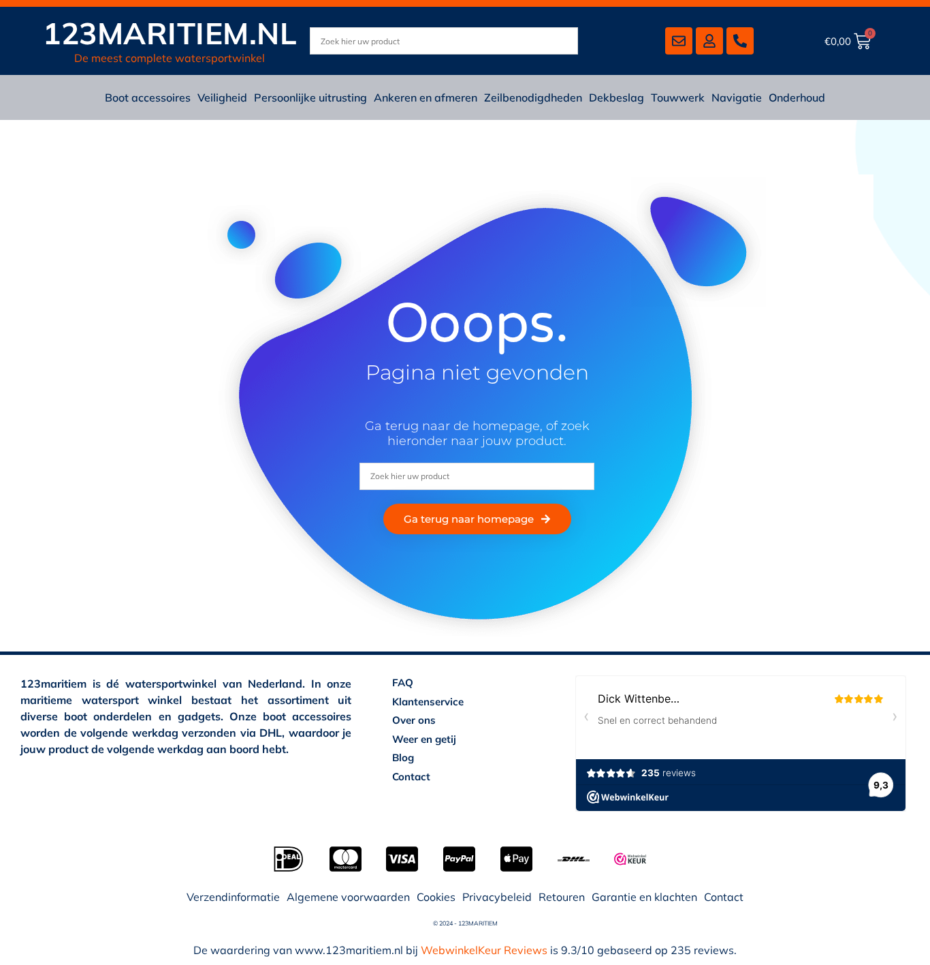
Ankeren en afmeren (425, 97)
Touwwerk (678, 97)
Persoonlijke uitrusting (310, 97)
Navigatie (736, 97)
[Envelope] (678, 41)
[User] (709, 41)
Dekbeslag (616, 97)
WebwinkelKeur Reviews (484, 950)
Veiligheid (222, 97)
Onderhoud (797, 97)
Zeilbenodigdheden (533, 97)
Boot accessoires (148, 97)
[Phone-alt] (740, 41)
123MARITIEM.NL (170, 33)
